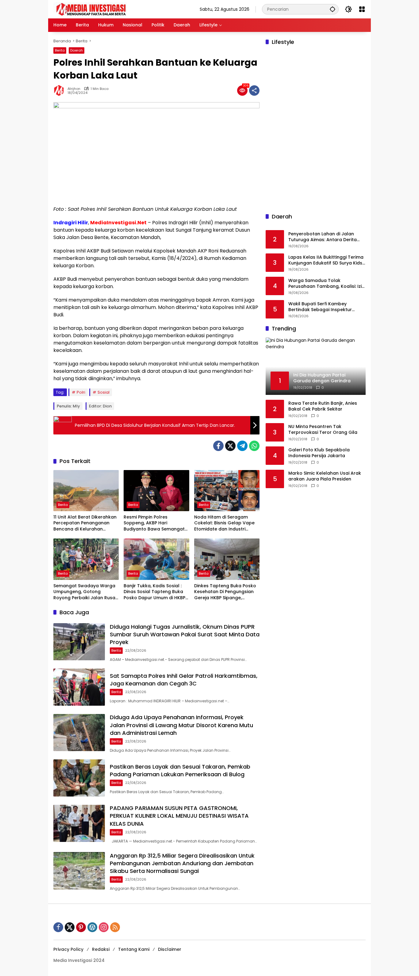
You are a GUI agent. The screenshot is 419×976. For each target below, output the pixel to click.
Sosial (104, 392)
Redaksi (101, 949)
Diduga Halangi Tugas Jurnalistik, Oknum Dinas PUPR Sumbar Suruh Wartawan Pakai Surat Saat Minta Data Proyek (184, 634)
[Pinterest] (81, 927)
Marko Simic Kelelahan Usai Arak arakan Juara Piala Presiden (324, 476)
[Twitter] (230, 446)
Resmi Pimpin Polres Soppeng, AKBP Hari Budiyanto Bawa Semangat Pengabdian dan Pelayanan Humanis (155, 523)
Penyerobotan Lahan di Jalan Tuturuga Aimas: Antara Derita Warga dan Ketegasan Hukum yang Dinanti (322, 237)
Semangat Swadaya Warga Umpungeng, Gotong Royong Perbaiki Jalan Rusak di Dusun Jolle (85, 592)
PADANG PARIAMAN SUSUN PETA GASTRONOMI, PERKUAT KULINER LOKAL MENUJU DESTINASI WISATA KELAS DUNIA (179, 815)
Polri (81, 392)
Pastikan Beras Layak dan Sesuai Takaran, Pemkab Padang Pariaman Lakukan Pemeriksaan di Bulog (180, 770)
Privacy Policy (68, 949)
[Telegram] (242, 446)
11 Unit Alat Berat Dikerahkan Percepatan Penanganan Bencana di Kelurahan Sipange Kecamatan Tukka (85, 523)
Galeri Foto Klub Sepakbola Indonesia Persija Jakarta (319, 453)
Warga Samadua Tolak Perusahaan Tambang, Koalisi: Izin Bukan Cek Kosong (326, 284)
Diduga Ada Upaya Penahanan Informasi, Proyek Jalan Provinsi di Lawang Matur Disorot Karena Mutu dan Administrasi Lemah (181, 724)
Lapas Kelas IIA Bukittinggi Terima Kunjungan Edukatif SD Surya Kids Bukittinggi (325, 260)
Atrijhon (73, 89)
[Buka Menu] (362, 9)
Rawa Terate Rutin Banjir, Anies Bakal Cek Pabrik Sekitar (322, 406)
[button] (332, 9)
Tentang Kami (133, 949)
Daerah (76, 50)
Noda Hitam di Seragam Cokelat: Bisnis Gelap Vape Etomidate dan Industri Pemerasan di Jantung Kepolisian (224, 523)
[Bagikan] (254, 90)
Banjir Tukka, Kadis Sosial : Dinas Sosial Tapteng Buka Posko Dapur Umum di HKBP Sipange (154, 592)
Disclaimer (169, 949)
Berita (60, 50)
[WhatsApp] (254, 446)
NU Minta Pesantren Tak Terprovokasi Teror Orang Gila (322, 430)
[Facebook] (218, 446)
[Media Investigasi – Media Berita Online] (107, 9)
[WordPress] (92, 927)
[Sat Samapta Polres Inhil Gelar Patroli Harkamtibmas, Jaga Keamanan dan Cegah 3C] (79, 687)
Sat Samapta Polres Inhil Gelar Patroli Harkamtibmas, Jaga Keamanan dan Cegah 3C (183, 679)
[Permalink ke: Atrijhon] (60, 90)
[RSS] (115, 927)
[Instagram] (104, 927)
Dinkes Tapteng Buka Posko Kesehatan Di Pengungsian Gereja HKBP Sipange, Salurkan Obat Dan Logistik (225, 592)
